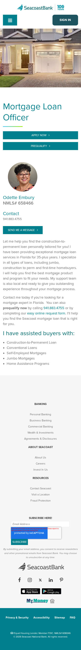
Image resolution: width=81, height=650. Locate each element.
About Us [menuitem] (40, 457)
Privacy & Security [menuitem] (17, 617)
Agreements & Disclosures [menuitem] (40, 438)
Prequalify (39, 146)
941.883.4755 (12, 219)
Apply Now (39, 135)
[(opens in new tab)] (37, 602)
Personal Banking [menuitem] (40, 414)
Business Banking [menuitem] (41, 420)
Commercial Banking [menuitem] (40, 426)
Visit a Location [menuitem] (40, 494)
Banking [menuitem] (40, 404)
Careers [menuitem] (40, 463)
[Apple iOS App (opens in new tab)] (30, 593)
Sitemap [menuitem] (59, 617)
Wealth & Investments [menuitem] (41, 432)
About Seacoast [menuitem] (40, 447)
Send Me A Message (22, 230)
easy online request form (46, 313)
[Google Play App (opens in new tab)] (51, 593)
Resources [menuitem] (41, 478)
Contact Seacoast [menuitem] (40, 488)
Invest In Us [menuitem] (40, 469)
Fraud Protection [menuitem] (40, 500)
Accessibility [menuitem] (41, 617)
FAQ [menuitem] (72, 617)
